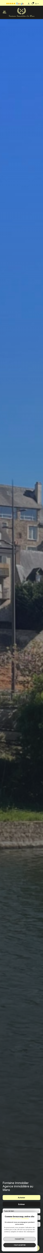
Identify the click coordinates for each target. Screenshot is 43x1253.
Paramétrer (19, 1239)
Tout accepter (19, 1245)
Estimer (21, 1204)
